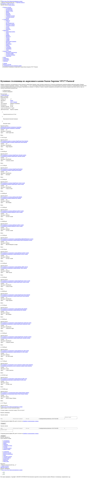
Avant (7, 50)
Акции (7, 26)
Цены (4, 57)
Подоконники (9, 9)
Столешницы (9, 8)
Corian (7, 34)
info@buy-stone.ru (20, 2)
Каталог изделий (7, 7)
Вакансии (8, 29)
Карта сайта (6, 461)
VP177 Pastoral (13, 102)
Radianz (8, 45)
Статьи (7, 21)
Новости (8, 20)
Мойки (7, 12)
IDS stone (8, 42)
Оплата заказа (11, 4)
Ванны (7, 18)
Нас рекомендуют (10, 23)
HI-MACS (8, 36)
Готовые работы (7, 457)
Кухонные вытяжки (10, 54)
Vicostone (8, 46)
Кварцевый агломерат (11, 41)
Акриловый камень (10, 31)
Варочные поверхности (11, 52)
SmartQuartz (8, 43)
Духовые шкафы (10, 53)
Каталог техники (7, 51)
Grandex (8, 39)
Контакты (5, 61)
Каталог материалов (8, 454)
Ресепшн (8, 13)
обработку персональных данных (31, 421)
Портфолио (6, 58)
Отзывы (8, 28)
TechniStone (8, 48)
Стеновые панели (10, 17)
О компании (6, 19)
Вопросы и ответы (10, 24)
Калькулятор (6, 59)
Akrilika (8, 40)
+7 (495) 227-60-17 (10, 3)
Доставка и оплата (10, 25)
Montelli (8, 35)
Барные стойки (9, 10)
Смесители (8, 56)
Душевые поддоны (10, 15)
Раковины (8, 14)
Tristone (7, 37)
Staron (7, 32)
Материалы (6, 30)
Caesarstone (8, 47)
